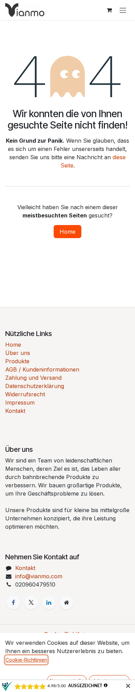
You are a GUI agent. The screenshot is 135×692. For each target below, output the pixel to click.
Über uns (17, 352)
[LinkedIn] (49, 602)
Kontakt (15, 410)
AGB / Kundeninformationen (42, 369)
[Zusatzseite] (66, 602)
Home (67, 231)
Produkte (17, 361)
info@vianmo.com (38, 576)
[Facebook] (13, 602)
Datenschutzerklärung (34, 386)
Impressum (20, 402)
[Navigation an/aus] (123, 10)
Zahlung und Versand (33, 377)
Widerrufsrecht (25, 394)
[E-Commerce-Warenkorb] (109, 10)
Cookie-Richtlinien (26, 660)
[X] (31, 602)
